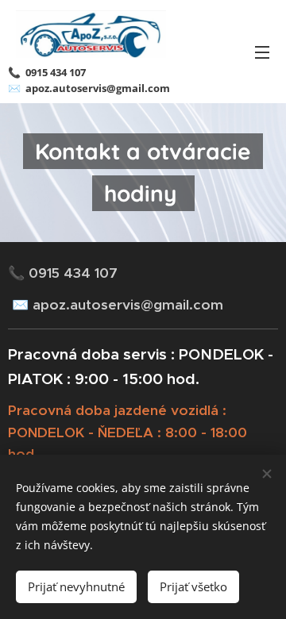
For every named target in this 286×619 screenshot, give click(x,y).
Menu (262, 51)
